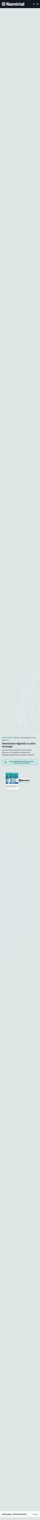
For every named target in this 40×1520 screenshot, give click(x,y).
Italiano (34, 4)
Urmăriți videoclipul (21, 771)
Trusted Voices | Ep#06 (11, 1514)
